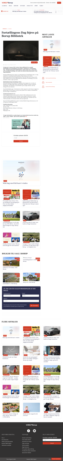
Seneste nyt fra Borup (26, 437)
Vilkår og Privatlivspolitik (7, 441)
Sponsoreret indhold (26, 452)
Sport (36, 5)
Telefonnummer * (7, 293)
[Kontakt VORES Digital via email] (34, 430)
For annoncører (5, 439)
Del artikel (33, 62)
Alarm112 (4, 5)
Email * (23, 293)
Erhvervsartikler (25, 445)
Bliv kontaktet (34, 305)
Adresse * (5, 298)
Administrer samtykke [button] (6, 445)
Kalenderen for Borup (26, 441)
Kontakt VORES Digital (6, 443)
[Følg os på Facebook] (28, 430)
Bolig (10, 5)
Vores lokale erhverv (26, 439)
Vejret (41, 5)
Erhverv (16, 5)
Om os (3, 437)
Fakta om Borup (25, 443)
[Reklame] (21, 124)
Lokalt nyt (30, 5)
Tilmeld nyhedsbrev (56, 459)
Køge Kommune (25, 447)
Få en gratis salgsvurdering (28, 449)
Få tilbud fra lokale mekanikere (29, 450)
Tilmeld (59, 2)
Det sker (22, 5)
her (26, 116)
